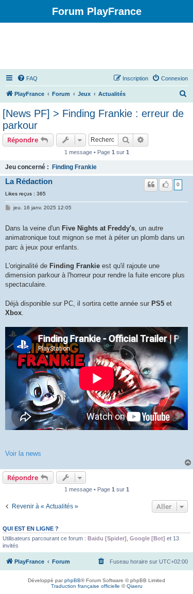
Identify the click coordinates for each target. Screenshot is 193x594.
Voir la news (23, 453)
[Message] (8, 208)
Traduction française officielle (85, 586)
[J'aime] (165, 184)
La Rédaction (28, 181)
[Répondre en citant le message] (150, 184)
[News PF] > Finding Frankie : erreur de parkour (93, 119)
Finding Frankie (74, 167)
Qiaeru (135, 586)
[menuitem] (27, 78)
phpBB (72, 580)
